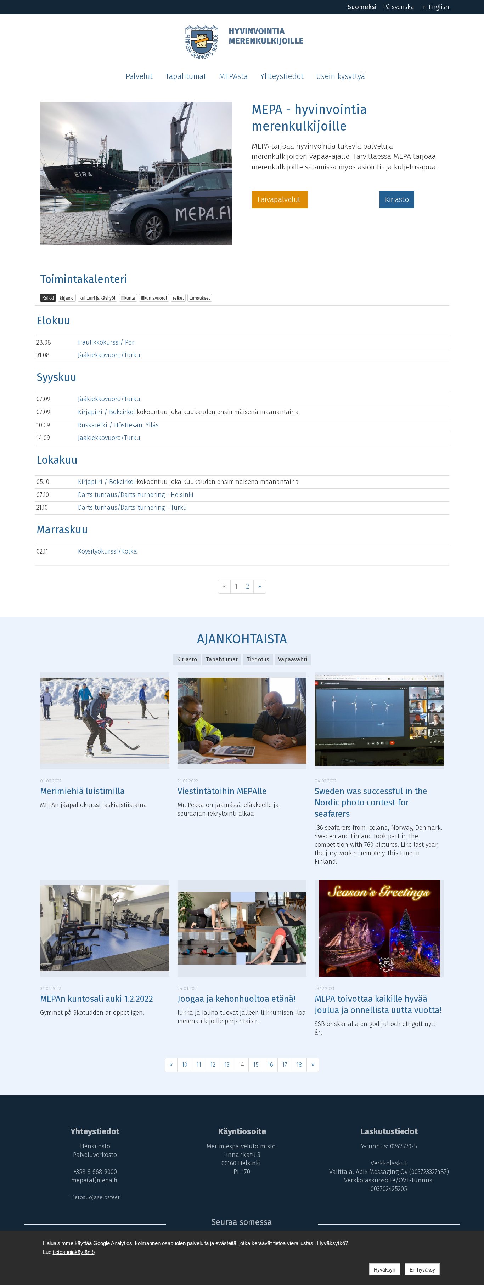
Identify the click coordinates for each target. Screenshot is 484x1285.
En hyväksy (422, 1269)
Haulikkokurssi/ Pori (107, 342)
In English (435, 7)
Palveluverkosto (95, 1155)
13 (227, 1065)
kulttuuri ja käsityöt (97, 298)
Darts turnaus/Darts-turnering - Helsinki (135, 495)
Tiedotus (258, 659)
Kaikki (48, 298)
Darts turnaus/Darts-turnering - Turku (132, 507)
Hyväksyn (384, 1269)
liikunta (128, 298)
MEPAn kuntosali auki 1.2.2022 (96, 999)
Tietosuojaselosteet (95, 1197)
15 (256, 1065)
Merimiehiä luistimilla (82, 791)
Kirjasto (397, 199)
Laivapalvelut (280, 199)
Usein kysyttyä (340, 76)
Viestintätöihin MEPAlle (222, 791)
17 (284, 1065)
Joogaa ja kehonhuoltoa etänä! (236, 999)
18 (299, 1065)
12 (212, 1065)
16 (270, 1065)
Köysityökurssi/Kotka (107, 551)
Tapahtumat (185, 76)
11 (198, 1065)
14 (241, 1065)
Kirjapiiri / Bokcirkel (107, 412)
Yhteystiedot (282, 76)
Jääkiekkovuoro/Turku (109, 355)
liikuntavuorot (154, 298)
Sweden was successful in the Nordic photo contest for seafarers (371, 802)
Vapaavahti (292, 659)
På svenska (398, 7)
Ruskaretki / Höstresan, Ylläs (118, 425)
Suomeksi (362, 7)
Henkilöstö (95, 1146)
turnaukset (200, 298)
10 (184, 1065)
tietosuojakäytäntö (74, 1252)
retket (178, 298)
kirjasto (67, 298)
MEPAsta (233, 76)
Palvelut (139, 76)
